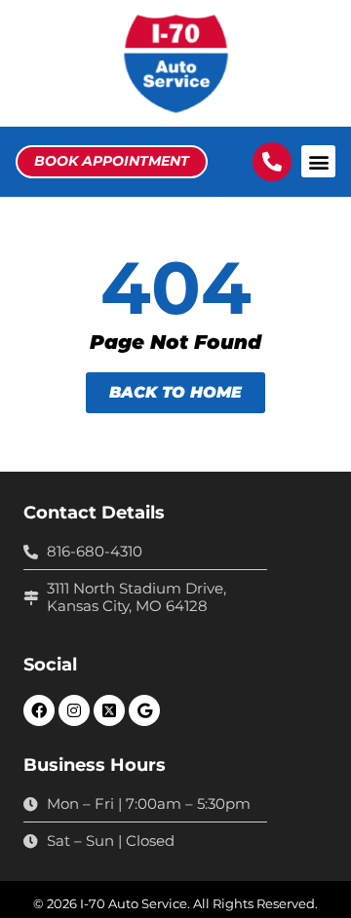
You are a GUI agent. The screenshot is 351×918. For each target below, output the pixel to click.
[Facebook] (39, 710)
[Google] (144, 710)
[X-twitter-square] (109, 710)
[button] (318, 161)
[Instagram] (74, 710)
